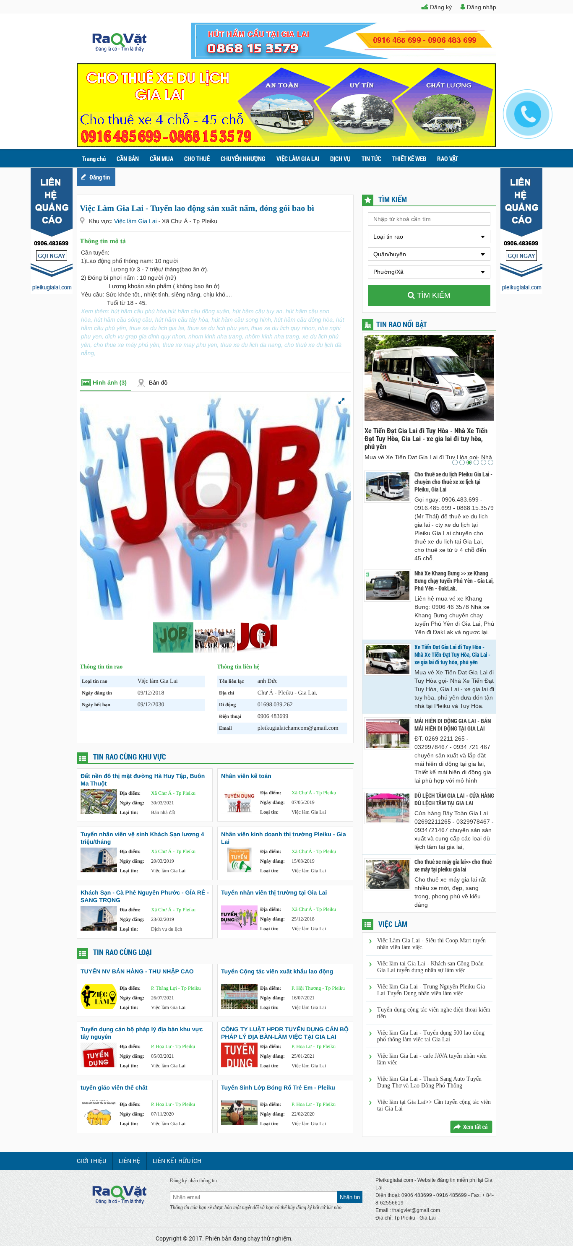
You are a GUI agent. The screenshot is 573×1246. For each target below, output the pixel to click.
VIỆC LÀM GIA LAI (297, 158)
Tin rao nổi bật (401, 324)
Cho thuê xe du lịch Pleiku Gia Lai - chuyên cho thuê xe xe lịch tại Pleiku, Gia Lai (453, 482)
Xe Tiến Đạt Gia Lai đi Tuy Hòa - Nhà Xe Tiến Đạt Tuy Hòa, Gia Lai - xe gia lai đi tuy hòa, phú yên (452, 654)
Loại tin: (129, 812)
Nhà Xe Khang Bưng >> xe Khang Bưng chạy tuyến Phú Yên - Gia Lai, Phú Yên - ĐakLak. (454, 581)
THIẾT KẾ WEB (409, 158)
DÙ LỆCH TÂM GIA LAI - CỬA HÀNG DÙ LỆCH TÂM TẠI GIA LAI (454, 799)
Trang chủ (94, 158)
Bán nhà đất (163, 812)
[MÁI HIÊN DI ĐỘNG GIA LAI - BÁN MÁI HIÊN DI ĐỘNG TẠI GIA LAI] (387, 733)
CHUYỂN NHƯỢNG (243, 158)
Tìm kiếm (433, 295)
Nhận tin (350, 1197)
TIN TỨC (371, 158)
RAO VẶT (447, 158)
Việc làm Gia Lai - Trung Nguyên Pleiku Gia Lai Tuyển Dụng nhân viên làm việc (431, 989)
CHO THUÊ (197, 158)
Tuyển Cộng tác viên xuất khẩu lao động (277, 971)
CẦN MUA (161, 158)
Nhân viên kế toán (246, 776)
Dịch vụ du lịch (166, 929)
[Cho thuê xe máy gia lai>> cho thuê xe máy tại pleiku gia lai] (387, 874)
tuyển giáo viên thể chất (114, 1087)
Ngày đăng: (132, 803)
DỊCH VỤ (340, 158)
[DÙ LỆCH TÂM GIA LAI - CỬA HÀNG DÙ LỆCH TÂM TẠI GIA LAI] (387, 808)
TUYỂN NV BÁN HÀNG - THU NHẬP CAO (137, 971)
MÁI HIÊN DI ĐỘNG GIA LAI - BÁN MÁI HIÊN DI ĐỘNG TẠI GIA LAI (462, 434)
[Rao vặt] (119, 49)
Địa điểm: (130, 793)
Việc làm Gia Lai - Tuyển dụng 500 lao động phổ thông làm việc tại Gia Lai (430, 1036)
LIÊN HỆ (129, 1161)
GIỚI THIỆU (91, 1161)
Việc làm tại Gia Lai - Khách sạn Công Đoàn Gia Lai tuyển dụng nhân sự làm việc (430, 966)
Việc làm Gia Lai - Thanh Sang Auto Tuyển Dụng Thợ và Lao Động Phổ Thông (429, 1082)
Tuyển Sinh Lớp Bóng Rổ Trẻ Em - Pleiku (278, 1087)
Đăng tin (99, 177)
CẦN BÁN (128, 158)
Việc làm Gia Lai (136, 221)
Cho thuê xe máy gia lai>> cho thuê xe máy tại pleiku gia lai (453, 865)
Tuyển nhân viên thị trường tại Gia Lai (274, 892)
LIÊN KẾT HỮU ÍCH (177, 1161)
